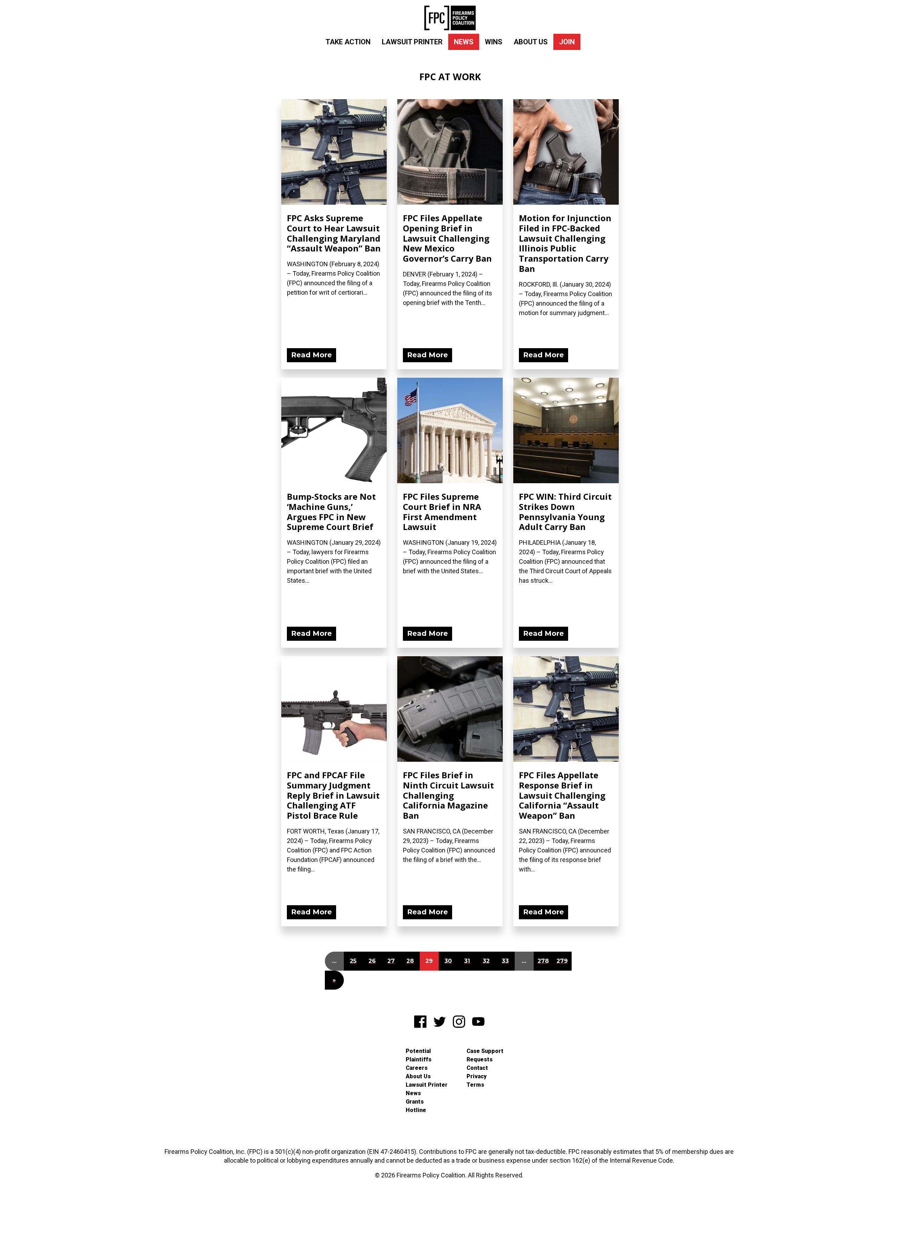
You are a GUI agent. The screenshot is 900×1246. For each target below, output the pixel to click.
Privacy (477, 1076)
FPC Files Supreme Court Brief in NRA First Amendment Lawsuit (442, 511)
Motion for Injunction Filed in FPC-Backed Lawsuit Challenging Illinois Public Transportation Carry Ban (565, 243)
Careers (417, 1068)
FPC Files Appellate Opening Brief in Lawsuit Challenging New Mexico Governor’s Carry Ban (447, 238)
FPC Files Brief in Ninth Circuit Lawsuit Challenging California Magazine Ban (448, 795)
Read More (311, 355)
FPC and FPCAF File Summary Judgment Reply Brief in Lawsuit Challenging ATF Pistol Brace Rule (333, 795)
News (464, 42)
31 (467, 961)
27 (391, 961)
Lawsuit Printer (412, 42)
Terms (475, 1084)
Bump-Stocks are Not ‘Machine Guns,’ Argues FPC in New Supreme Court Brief (331, 511)
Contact (477, 1068)
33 (505, 961)
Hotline (416, 1110)
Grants (415, 1101)
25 (353, 961)
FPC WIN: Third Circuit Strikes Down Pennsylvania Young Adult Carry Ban (565, 511)
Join (567, 42)
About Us (531, 42)
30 (448, 961)
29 (429, 961)
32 (486, 961)
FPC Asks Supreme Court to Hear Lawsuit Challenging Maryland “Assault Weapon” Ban (334, 233)
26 (372, 961)
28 (410, 961)
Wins (493, 42)
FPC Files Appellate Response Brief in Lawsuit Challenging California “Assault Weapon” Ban (562, 795)
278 (543, 961)
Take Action (348, 42)
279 (562, 961)
